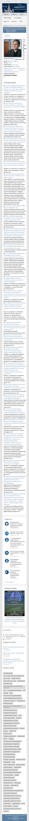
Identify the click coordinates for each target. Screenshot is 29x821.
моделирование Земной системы (12, 749)
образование (17, 767)
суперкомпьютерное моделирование (13, 790)
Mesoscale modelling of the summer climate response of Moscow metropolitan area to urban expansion (14, 386)
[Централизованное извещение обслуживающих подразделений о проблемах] (6, 574)
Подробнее (8, 639)
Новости (6, 21)
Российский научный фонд (14, 690)
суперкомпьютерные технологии (12, 795)
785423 (10, 62)
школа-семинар (8, 806)
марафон (11, 738)
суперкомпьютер (8, 788)
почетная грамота (8, 775)
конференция (21, 736)
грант (20, 715)
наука (13, 762)
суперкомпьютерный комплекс (12, 798)
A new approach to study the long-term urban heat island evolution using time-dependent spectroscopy (14, 246)
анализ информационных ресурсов (13, 698)
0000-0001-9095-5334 (13, 61)
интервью (18, 718)
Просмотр (7, 35)
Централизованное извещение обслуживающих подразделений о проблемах (15, 574)
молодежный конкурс (9, 757)
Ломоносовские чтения (10, 681)
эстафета (6, 811)
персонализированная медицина (12, 772)
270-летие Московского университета (14, 676)
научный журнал (20, 764)
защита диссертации (9, 718)
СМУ (24, 690)
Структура (14, 14)
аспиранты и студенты (9, 701)
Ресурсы (14, 21)
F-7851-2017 (15, 64)
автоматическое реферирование (12, 695)
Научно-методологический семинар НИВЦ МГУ (13, 687)
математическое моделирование (12, 741)
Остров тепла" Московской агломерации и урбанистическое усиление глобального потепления (14, 410)
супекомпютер (14, 785)
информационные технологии (11, 723)
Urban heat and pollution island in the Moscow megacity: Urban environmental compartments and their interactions (15, 140)
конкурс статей (8, 733)
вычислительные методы (10, 710)
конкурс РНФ (12, 731)
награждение (7, 762)
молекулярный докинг (9, 754)
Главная (6, 14)
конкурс (6, 731)
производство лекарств (10, 780)
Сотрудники (17, 18)
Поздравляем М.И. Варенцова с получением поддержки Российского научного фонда (13, 660)
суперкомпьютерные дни (10, 793)
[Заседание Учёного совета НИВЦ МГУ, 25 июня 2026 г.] (6, 535)
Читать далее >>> (10, 582)
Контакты (7, 37)
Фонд (11, 693)
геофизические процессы (10, 713)
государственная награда (10, 715)
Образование (7, 18)
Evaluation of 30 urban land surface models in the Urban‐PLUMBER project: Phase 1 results (14, 175)
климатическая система (10, 726)
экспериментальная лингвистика (12, 808)
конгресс (22, 728)
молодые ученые (20, 759)
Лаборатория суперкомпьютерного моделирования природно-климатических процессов (14, 69)
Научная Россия (8, 683)
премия (17, 775)
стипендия (6, 785)
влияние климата (8, 703)
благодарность (21, 701)
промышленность (8, 783)
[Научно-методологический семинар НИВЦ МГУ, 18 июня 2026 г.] (6, 555)
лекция (5, 738)
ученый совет (7, 803)
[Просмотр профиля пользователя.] (13, 56)
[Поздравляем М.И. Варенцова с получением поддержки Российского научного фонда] (6, 525)
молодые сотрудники (9, 759)
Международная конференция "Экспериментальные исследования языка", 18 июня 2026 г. (16, 562)
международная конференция (11, 744)
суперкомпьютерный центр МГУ (12, 801)
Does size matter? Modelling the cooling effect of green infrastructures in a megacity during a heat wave (14, 218)
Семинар (6, 693)
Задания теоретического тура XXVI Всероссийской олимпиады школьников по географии (14, 462)
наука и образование (9, 764)
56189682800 (16, 66)
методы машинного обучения (11, 746)
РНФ (5, 690)
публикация (17, 783)
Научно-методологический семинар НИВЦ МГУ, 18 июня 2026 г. (17, 553)
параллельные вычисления (11, 770)
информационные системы (11, 720)
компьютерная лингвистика (11, 728)
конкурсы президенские (10, 736)
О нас (21, 21)
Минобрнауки (21, 681)
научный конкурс (8, 767)
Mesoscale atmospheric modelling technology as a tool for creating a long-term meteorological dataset (14, 396)
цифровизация (16, 803)
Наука (21, 14)
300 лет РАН (7, 678)
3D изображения (8, 673)
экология (15, 806)
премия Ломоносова (9, 777)
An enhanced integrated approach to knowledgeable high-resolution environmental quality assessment (14, 255)
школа (23, 803)
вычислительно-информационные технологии (12, 706)
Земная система (16, 678)
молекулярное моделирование (12, 751)
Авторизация (7, 1)
